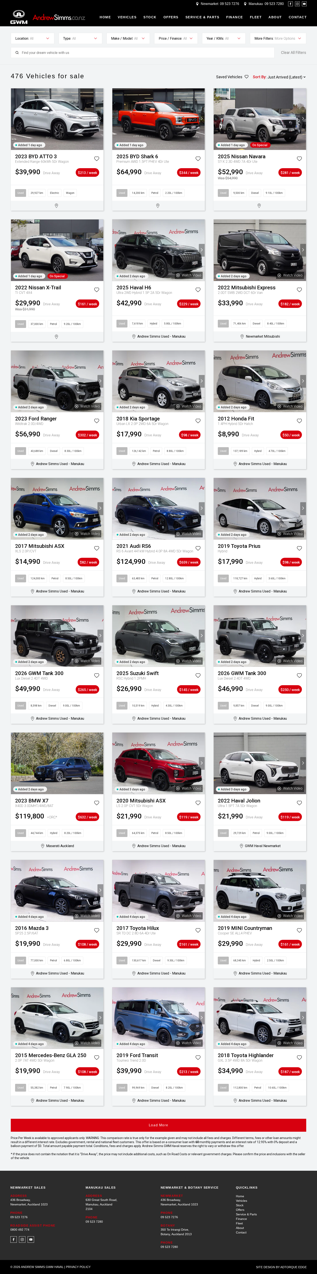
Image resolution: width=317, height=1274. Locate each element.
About (275, 17)
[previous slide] (14, 119)
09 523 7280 (274, 4)
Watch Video (191, 275)
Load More (158, 1125)
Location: (22, 38)
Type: (67, 38)
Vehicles (127, 17)
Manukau (256, 4)
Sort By (259, 77)
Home (105, 17)
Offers (171, 17)
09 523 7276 (229, 4)
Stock (150, 17)
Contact (298, 17)
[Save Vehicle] (96, 160)
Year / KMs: (215, 38)
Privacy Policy (78, 1267)
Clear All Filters (293, 52)
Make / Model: (122, 38)
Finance (234, 17)
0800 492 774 (19, 1229)
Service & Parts (202, 17)
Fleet (256, 17)
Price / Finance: (170, 38)
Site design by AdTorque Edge (281, 1267)
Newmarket (209, 4)
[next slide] (100, 119)
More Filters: (264, 38)
